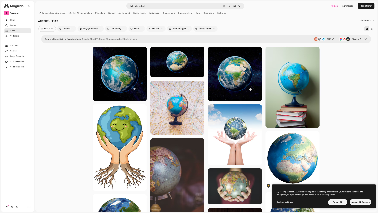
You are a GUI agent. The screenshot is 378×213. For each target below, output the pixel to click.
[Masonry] (366, 28)
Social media (139, 13)
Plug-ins (355, 39)
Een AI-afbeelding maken (54, 13)
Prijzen (334, 6)
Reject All (337, 202)
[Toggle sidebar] (29, 6)
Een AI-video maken (82, 13)
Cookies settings (285, 202)
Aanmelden (347, 6)
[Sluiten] (365, 39)
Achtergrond (124, 13)
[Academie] (11, 207)
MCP (329, 39)
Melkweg (221, 13)
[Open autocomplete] (130, 6)
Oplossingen (169, 13)
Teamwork (209, 13)
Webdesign (154, 13)
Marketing (100, 13)
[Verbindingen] (6, 207)
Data (198, 13)
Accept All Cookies (360, 202)
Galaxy (111, 13)
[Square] (372, 28)
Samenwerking (185, 13)
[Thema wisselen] (17, 207)
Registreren (366, 6)
